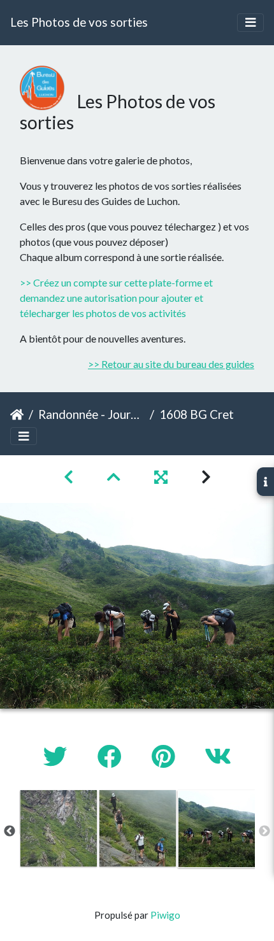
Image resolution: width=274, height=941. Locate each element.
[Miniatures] (115, 476)
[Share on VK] (218, 756)
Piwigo (165, 915)
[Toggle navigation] (250, 22)
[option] (58, 828)
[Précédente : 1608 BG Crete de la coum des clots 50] (70, 476)
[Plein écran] (162, 476)
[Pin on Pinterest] (165, 756)
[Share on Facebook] (112, 756)
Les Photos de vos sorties (79, 22)
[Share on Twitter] (58, 756)
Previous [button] (9, 831)
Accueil (17, 414)
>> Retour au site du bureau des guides (171, 364)
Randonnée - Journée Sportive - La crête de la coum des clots (91, 414)
